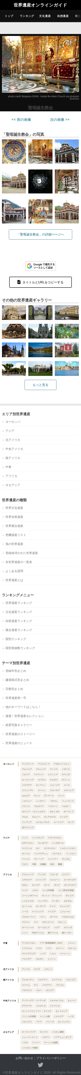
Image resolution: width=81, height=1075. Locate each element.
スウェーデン (28, 790)
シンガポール (58, 843)
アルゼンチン (28, 980)
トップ (9, 15)
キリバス (44, 1032)
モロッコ (62, 922)
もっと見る (40, 384)
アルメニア (41, 769)
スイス (67, 785)
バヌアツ (46, 1037)
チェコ (37, 796)
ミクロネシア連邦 (30, 1048)
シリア (43, 953)
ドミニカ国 (45, 1016)
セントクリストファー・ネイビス (37, 1011)
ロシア (71, 822)
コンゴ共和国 (48, 890)
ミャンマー (53, 859)
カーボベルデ (70, 880)
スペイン (42, 790)
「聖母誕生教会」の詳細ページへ (40, 234)
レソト (25, 933)
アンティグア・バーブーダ (34, 1000)
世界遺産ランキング (19, 602)
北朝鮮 (43, 864)
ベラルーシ (53, 806)
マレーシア (39, 859)
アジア (10, 430)
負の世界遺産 (14, 544)
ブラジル (60, 985)
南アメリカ (13, 458)
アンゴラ (42, 874)
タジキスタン (50, 848)
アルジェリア (28, 874)
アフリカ (11, 476)
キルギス (54, 780)
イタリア (26, 774)
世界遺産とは (14, 580)
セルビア (26, 796)
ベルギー (66, 806)
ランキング (27, 15)
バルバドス (27, 1022)
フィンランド (68, 801)
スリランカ (27, 848)
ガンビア (36, 885)
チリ (36, 985)
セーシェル (27, 906)
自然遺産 (63, 15)
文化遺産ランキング (19, 612)
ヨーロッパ (13, 421)
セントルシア (61, 1011)
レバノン (52, 959)
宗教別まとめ (14, 688)
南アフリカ (53, 933)
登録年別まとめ (16, 670)
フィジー (36, 1042)
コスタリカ (41, 1006)
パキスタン (57, 853)
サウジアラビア (29, 953)
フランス (26, 806)
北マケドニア (28, 827)
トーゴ (25, 911)
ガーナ (47, 885)
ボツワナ (54, 917)
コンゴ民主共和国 (66, 890)
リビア (57, 927)
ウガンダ (54, 874)
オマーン (60, 948)
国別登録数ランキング (20, 648)
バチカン (54, 801)
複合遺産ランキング (19, 630)
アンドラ (54, 769)
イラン (49, 948)
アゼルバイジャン (62, 764)
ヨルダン (40, 959)
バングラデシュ (41, 853)
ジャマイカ (55, 1006)
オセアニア (13, 485)
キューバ (71, 1000)
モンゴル (66, 859)
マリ (36, 922)
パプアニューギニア (63, 1037)
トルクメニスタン (68, 848)
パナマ (39, 1022)
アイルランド (44, 764)
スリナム (26, 985)
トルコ (53, 953)
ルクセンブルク (43, 822)
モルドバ (36, 817)
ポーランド (69, 811)
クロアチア (27, 785)
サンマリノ (41, 785)
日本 (52, 864)
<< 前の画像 (21, 120)
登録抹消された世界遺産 (22, 553)
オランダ (66, 774)
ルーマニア (59, 822)
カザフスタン (28, 843)
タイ (38, 848)
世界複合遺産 (14, 525)
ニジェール (65, 911)
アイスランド (28, 764)
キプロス (42, 780)
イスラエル (27, 948)
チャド (53, 906)
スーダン (56, 901)
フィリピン (71, 853)
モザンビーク (48, 922)
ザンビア (70, 896)
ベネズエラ (27, 990)
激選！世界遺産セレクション (25, 716)
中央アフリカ (38, 933)
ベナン (43, 917)
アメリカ (26, 969)
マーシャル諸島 (51, 1042)
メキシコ (48, 969)
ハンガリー (41, 801)
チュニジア (65, 906)
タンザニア (41, 906)
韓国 (60, 864)
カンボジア (43, 843)
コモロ (35, 890)
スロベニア (69, 790)
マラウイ (26, 922)
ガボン (25, 885)
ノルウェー (27, 801)
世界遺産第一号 (16, 698)
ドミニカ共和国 (29, 1016)
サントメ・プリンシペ (52, 896)
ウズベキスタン (55, 838)
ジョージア (55, 785)
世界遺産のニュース (19, 743)
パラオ (25, 1042)
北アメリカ (13, 439)
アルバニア (27, 769)
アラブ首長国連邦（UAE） (52, 943)
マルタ (25, 817)
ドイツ (61, 796)
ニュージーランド (30, 1037)
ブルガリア (39, 806)
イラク (39, 948)
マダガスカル (68, 917)
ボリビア (50, 990)
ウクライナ (39, 774)
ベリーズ (50, 1022)
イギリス (66, 769)
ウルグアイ (43, 980)
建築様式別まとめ (17, 679)
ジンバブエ (43, 901)
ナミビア (52, 911)
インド (25, 838)
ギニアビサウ (70, 885)
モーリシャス (28, 927)
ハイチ (71, 1016)
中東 (8, 467)
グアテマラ (27, 1006)
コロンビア (71, 980)
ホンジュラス (64, 1022)
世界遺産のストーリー (20, 734)
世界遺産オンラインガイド (40, 5)
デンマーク (49, 796)
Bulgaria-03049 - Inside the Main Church (43, 96)
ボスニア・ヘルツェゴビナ (34, 811)
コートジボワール (30, 896)
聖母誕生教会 (40, 107)
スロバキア (55, 790)
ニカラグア (59, 1016)
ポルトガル (55, 811)
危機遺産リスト (16, 535)
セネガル (68, 901)
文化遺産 (45, 15)
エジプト (66, 874)
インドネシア (38, 838)
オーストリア (28, 780)
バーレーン (65, 953)
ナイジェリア (38, 911)
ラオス (25, 864)
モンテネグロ (50, 817)
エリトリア (41, 880)
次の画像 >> (60, 120)
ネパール (26, 853)
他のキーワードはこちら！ (23, 707)
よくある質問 (14, 571)
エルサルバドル (57, 1000)
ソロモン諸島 (58, 1032)
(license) (74, 98)
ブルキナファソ (29, 917)
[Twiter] (40, 1065)
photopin (74, 96)
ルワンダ (68, 927)
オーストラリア (29, 1032)
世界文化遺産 (14, 507)
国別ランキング (16, 639)
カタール (72, 948)
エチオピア (27, 880)
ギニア (57, 885)
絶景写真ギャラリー (19, 725)
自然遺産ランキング (19, 621)
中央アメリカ (14, 449)
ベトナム (26, 859)
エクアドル (57, 980)
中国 (34, 864)
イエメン (72, 943)
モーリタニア (44, 927)
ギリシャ (66, 780)
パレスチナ (27, 959)
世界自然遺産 (14, 516)
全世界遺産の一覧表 (19, 562)
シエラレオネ (28, 901)
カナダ (37, 969)
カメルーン (55, 880)
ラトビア (64, 817)
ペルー (39, 990)
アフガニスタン (29, 943)
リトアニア (27, 822)
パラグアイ (47, 985)
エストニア (53, 774)
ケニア (25, 890)
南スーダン (67, 933)
